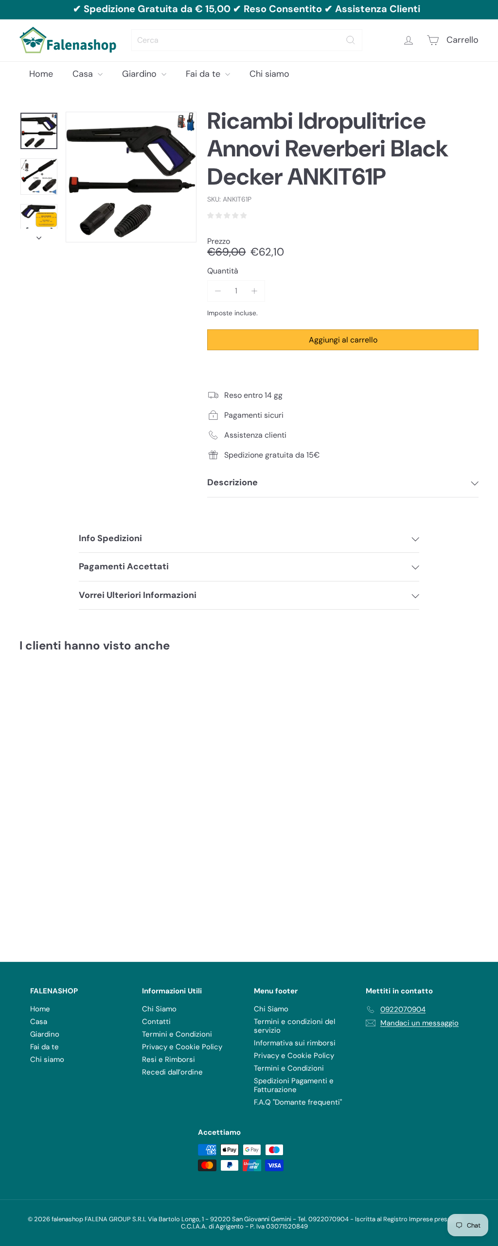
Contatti (156, 1021)
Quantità (222, 270)
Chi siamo (269, 74)
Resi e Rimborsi (168, 1059)
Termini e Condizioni (177, 1034)
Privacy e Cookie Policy (182, 1047)
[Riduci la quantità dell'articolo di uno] (217, 290)
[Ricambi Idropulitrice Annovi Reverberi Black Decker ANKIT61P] (53, 760)
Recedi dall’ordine (172, 1072)
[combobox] (246, 40)
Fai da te (204, 74)
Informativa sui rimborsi (295, 1043)
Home (41, 74)
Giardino (140, 74)
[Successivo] (38, 235)
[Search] (350, 40)
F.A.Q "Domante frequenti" (298, 1102)
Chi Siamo (159, 1009)
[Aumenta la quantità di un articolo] (254, 290)
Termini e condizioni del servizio (294, 1026)
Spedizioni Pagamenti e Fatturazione (294, 1085)
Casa (83, 74)
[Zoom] (131, 177)
